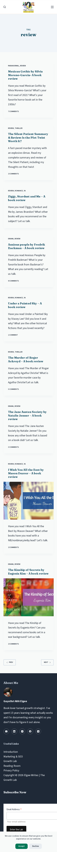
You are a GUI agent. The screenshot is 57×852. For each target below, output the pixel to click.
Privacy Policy (11, 770)
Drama (11, 238)
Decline (35, 846)
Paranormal (13, 65)
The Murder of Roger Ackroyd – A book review (25, 359)
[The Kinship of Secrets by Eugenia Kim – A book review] (28, 597)
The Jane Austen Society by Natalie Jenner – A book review (27, 415)
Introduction (10, 752)
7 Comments (13, 111)
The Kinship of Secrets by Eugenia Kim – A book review (28, 571)
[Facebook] (30, 731)
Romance (19, 190)
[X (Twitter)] (38, 731)
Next (46, 662)
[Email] (6, 731)
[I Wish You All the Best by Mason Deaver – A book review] (28, 501)
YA (25, 190)
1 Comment (13, 335)
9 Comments (13, 281)
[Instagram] (22, 731)
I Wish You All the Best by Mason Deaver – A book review (26, 473)
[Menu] (52, 7)
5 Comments (13, 389)
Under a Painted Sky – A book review (25, 305)
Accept (21, 846)
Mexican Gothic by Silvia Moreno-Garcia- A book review (25, 75)
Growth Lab (10, 761)
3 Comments (13, 447)
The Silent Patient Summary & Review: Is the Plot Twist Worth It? (28, 137)
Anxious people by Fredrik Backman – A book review (26, 246)
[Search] (4, 7)
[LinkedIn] (14, 731)
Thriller (18, 128)
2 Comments (13, 174)
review (23, 65)
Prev (11, 662)
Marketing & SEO (13, 756)
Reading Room (12, 766)
